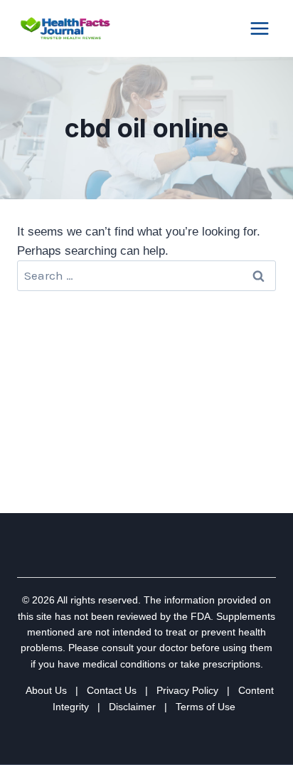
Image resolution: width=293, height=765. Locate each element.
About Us (46, 690)
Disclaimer (132, 706)
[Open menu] (259, 28)
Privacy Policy (187, 690)
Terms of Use (205, 706)
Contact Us (112, 690)
